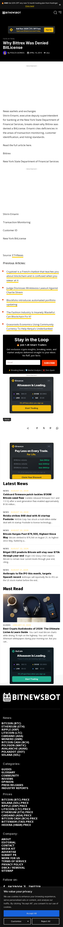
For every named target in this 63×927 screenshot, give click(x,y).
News (12, 38)
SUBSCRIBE (49, 363)
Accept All (31, 913)
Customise (16, 921)
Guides (7, 625)
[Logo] (11, 12)
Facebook (15, 886)
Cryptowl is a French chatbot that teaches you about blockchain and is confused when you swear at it (32, 276)
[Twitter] (24, 886)
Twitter (35, 886)
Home (5, 38)
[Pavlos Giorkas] (5, 53)
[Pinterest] (50, 428)
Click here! (29, 6)
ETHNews (17, 255)
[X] (44, 428)
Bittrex (7, 421)
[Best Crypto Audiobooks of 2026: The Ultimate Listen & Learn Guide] (31, 608)
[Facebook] (37, 428)
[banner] (31, 29)
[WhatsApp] (57, 428)
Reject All (45, 921)
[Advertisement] (31, 85)
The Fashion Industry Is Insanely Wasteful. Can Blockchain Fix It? (30, 314)
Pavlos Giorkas (17, 53)
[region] (31, 907)
